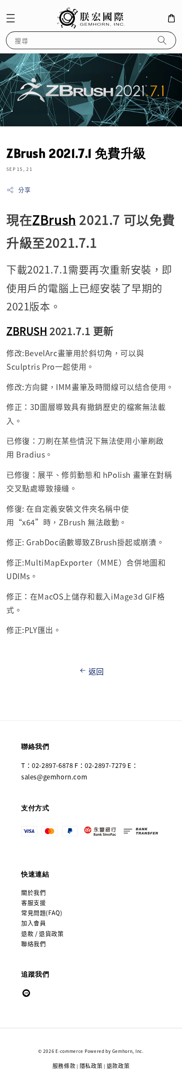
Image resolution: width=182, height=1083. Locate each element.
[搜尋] (162, 40)
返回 (96, 671)
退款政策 (118, 1065)
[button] (10, 18)
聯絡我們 (33, 943)
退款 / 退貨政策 (42, 933)
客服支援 (33, 902)
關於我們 (33, 892)
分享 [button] (24, 189)
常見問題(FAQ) (41, 912)
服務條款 (64, 1065)
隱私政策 (91, 1065)
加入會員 (33, 922)
